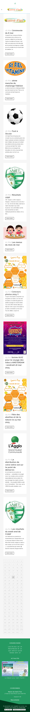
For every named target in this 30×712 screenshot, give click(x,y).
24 (21, 574)
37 (13, 583)
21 (9, 574)
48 (17, 590)
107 (13, 629)
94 (21, 619)
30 (5, 580)
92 (13, 619)
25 (5, 577)
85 (5, 616)
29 (21, 577)
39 (21, 583)
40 (5, 587)
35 (5, 583)
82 (13, 613)
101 (9, 626)
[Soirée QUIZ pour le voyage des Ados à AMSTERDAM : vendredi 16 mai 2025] (15, 338)
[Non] (28, 708)
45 (5, 590)
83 (17, 613)
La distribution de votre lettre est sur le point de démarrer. (14, 464)
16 (9, 570)
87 (13, 616)
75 (5, 609)
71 (9, 606)
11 (9, 567)
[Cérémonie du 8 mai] (15, 20)
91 (9, 619)
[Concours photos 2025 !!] (15, 272)
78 (17, 609)
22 (13, 574)
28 (17, 577)
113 (17, 632)
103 (17, 626)
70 (5, 606)
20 (5, 574)
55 (5, 596)
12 (13, 567)
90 (5, 619)
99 (21, 622)
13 (17, 567)
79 (21, 609)
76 (9, 609)
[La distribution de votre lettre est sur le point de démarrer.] (15, 445)
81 (9, 613)
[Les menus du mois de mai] (15, 232)
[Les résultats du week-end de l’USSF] (15, 511)
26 (9, 577)
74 (21, 606)
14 (21, 567)
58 (17, 596)
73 (17, 606)
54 (21, 593)
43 (17, 587)
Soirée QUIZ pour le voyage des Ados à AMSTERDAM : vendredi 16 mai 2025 (14, 362)
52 (13, 593)
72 (13, 606)
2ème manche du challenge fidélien (14, 83)
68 (17, 603)
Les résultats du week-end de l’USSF (14, 531)
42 (13, 587)
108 (17, 629)
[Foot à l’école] (15, 116)
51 (9, 593)
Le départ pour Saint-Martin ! (15, 678)
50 (5, 593)
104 (21, 626)
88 (17, 616)
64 (21, 600)
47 (13, 590)
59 (21, 596)
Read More (9, 54)
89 (21, 616)
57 (13, 596)
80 (5, 613)
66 (9, 603)
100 (5, 626)
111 (9, 632)
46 (9, 590)
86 (9, 616)
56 (9, 596)
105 (5, 629)
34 (21, 580)
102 (13, 626)
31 (9, 580)
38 (17, 583)
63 (17, 600)
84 (21, 613)
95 (5, 622)
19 (21, 570)
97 (13, 622)
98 (17, 622)
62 (13, 600)
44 (21, 587)
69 (21, 603)
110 (5, 632)
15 (5, 570)
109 (21, 629)
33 (17, 580)
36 (9, 583)
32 (13, 580)
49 (21, 590)
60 (5, 600)
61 (9, 600)
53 (17, 593)
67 (13, 603)
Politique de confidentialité (19, 709)
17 (13, 570)
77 (13, 609)
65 (5, 603)
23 (17, 574)
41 (9, 587)
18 (17, 570)
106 (9, 629)
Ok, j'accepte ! (8, 709)
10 (5, 567)
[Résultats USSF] (15, 177)
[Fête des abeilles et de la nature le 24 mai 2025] (15, 395)
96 (9, 622)
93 (17, 619)
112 (13, 632)
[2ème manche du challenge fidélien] (15, 69)
